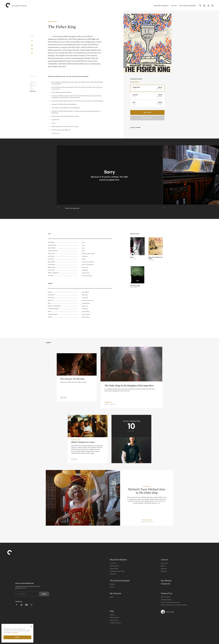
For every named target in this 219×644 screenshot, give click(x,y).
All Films (113, 563)
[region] (17, 633)
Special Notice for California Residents (174, 605)
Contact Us (165, 583)
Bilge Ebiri (108, 402)
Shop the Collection (161, 5)
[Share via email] (32, 49)
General (112, 614)
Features (142, 521)
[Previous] (3, 175)
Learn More (15, 632)
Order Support (114, 617)
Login (111, 597)
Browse (112, 584)
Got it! (17, 637)
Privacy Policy (165, 597)
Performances (147, 486)
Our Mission (166, 580)
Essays (106, 404)
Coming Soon (114, 568)
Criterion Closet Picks (117, 571)
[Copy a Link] (32, 53)
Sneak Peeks (63, 397)
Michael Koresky (147, 520)
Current (174, 5)
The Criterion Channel (187, 5)
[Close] (31, 626)
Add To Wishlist (147, 118)
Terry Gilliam (52, 21)
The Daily (164, 571)
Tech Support (114, 620)
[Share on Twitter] (32, 45)
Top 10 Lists (164, 563)
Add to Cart (147, 112)
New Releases (114, 566)
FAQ (112, 611)
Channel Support (115, 623)
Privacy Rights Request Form (170, 602)
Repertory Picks (75, 439)
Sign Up (112, 587)
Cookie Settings (166, 599)
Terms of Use (166, 593)
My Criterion (115, 593)
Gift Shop (113, 574)
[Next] (216, 175)
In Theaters (74, 458)
